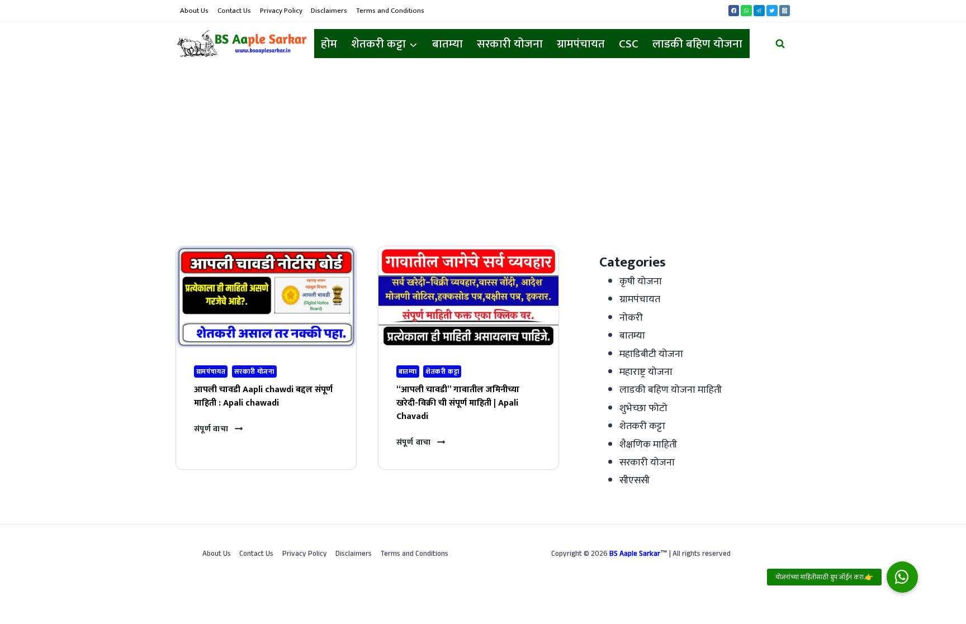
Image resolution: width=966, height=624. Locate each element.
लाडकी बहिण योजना (697, 44)
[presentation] (266, 296)
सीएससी (634, 480)
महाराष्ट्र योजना (646, 372)
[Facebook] (734, 10)
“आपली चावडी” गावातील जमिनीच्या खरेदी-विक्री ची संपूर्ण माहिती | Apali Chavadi (457, 403)
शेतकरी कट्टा (442, 371)
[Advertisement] (483, 149)
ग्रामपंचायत (581, 44)
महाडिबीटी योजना (651, 354)
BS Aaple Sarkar (634, 555)
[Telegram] (759, 10)
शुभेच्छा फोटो (643, 408)
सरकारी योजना (510, 44)
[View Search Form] (780, 44)
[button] (902, 577)
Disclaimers (329, 10)
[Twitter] (772, 10)
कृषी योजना (640, 281)
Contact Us (234, 10)
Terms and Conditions (390, 10)
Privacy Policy (281, 10)
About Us (194, 10)
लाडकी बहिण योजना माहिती (670, 390)
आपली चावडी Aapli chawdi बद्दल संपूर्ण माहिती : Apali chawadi (263, 396)
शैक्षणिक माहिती (648, 444)
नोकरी (631, 317)
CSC (628, 44)
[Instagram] (784, 10)
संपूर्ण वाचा (218, 429)
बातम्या (447, 44)
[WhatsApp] (746, 10)
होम (329, 44)
